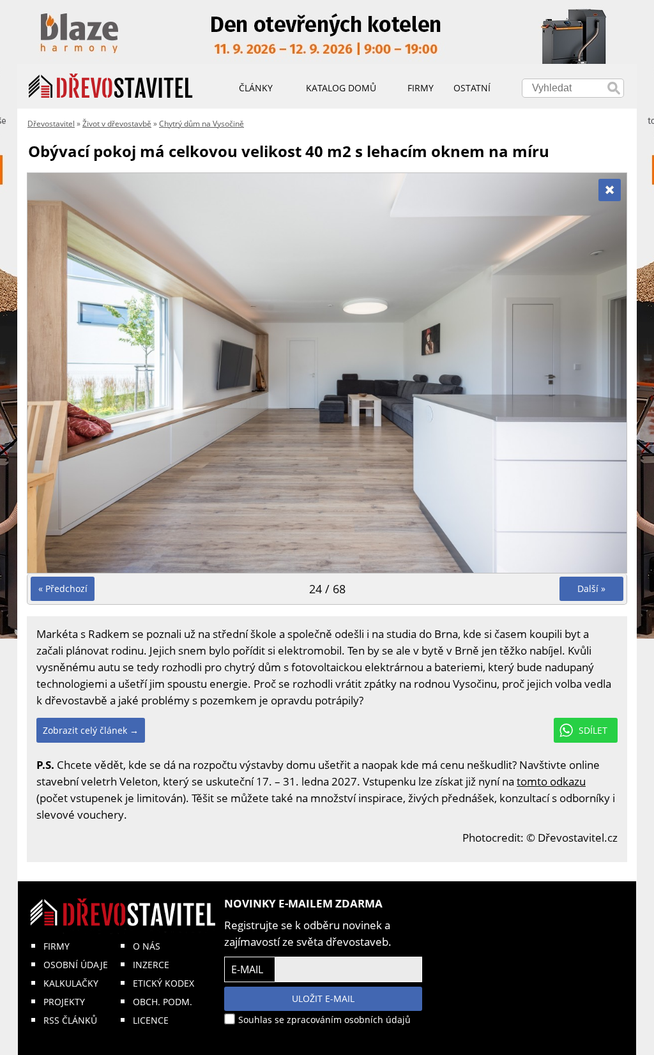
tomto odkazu (551, 781)
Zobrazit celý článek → (91, 730)
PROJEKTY (64, 1002)
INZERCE (151, 965)
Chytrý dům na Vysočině (201, 123)
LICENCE (151, 1020)
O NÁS (146, 946)
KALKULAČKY (70, 983)
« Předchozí (62, 588)
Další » (591, 588)
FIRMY (56, 946)
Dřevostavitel (51, 123)
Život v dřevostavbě (116, 123)
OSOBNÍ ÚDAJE (75, 965)
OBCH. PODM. (162, 1002)
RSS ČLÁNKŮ (70, 1020)
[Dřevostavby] (111, 86)
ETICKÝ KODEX (163, 983)
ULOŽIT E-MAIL (323, 998)
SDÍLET (593, 730)
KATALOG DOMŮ (341, 88)
